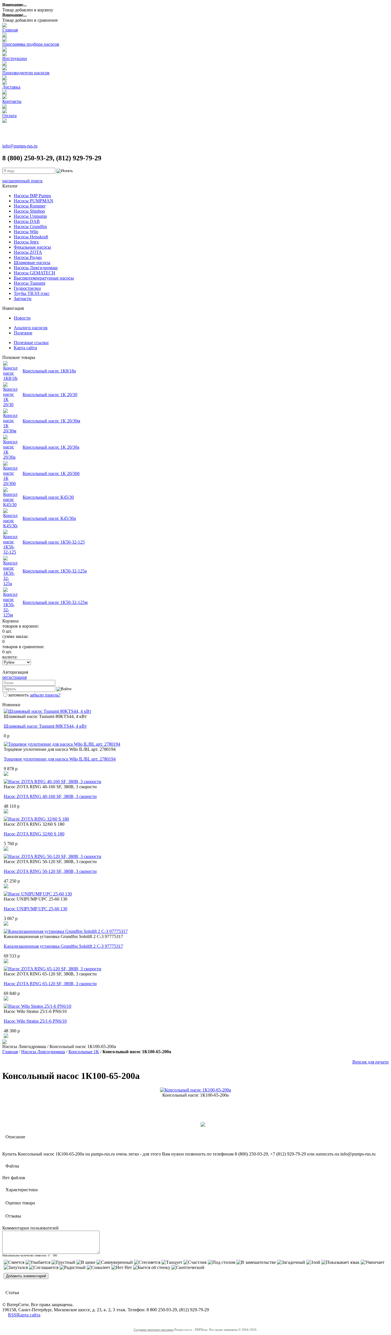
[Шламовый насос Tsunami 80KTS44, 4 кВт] (47, 711)
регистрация (14, 677)
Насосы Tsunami (29, 283)
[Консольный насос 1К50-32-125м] (10, 614)
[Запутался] (16, 1267)
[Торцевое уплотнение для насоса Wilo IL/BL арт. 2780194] (62, 744)
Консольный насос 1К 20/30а (51, 447)
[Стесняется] (147, 1262)
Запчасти (22, 298)
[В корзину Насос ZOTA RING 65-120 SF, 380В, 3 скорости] (6, 999)
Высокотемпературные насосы (44, 278)
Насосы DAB (27, 221)
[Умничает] (372, 1262)
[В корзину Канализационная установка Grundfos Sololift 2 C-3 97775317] (6, 961)
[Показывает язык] (340, 1262)
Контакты (11, 101)
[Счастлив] (195, 1262)
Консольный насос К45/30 (48, 497)
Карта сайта (25, 347)
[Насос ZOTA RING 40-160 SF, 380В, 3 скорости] (52, 781)
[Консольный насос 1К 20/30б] (10, 483)
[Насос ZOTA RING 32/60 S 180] (36, 819)
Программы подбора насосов (30, 44)
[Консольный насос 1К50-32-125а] (10, 583)
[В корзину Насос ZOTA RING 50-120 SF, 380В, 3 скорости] (6, 886)
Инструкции (14, 58)
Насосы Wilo (26, 231)
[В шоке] (85, 1262)
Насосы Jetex (26, 242)
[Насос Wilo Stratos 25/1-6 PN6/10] (37, 1006)
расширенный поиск (22, 180)
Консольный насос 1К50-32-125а (55, 570)
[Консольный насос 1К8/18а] (10, 378)
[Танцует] (171, 1262)
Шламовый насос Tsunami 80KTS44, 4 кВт (45, 726)
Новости (22, 318)
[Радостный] (73, 1267)
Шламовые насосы (32, 262)
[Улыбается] (37, 1262)
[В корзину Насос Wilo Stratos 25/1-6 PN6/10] (6, 1036)
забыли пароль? (45, 695)
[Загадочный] (291, 1262)
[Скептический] (187, 1267)
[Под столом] (221, 1262)
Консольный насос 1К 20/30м (51, 420)
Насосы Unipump (30, 216)
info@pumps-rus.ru (19, 145)
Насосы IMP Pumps (32, 195)
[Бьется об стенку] (151, 1267)
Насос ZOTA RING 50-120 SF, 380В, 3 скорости (50, 871)
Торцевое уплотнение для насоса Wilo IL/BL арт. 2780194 (60, 759)
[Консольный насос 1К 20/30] (10, 404)
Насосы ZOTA (28, 252)
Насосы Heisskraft (31, 236)
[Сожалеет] (98, 1267)
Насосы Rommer (30, 205)
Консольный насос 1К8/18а (49, 370)
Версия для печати (370, 1061)
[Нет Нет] (121, 1267)
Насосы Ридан (28, 257)
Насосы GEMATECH (34, 272)
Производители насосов (26, 72)
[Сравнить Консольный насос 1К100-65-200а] (203, 1125)
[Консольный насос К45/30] (10, 504)
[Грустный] (63, 1262)
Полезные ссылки (31, 342)
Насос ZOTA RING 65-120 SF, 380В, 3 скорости (50, 983)
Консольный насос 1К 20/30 (50, 394)
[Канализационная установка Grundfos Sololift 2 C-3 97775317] (66, 931)
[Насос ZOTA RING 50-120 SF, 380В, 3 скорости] (52, 856)
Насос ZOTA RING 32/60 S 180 (34, 833)
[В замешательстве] (256, 1262)
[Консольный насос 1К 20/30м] (10, 430)
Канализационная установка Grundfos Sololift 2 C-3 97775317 (63, 946)
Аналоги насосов (31, 327)
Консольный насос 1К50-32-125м (55, 602)
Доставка (11, 87)
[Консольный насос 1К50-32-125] (10, 552)
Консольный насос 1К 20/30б (51, 473)
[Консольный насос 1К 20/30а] (10, 457)
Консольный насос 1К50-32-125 (54, 542)
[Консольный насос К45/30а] (10, 525)
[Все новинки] (4, 1042)
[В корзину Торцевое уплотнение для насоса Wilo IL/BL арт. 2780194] (6, 774)
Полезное (23, 332)
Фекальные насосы (32, 247)
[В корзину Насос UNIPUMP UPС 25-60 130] (6, 924)
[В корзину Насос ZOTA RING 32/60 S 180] (6, 849)
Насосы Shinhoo (29, 211)
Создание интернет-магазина (153, 1329)
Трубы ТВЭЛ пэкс (32, 293)
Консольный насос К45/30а (49, 518)
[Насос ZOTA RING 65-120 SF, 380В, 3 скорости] (52, 968)
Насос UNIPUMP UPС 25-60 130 (35, 908)
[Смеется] (14, 1262)
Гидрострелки (27, 288)
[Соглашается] (43, 1267)
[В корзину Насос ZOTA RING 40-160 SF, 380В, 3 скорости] (6, 811)
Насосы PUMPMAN (33, 200)
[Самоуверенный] (114, 1262)
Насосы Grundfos (30, 226)
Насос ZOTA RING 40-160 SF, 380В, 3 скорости (50, 796)
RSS (12, 1314)
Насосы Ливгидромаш (36, 267)
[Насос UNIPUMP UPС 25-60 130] (38, 893)
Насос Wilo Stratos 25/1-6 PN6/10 (35, 1021)
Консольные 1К (83, 1051)
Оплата (9, 115)
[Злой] (313, 1262)
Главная (10, 29)
